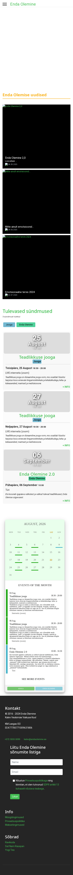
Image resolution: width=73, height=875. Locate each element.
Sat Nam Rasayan (14, 846)
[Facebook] (3, 743)
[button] (11, 524)
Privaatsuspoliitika (15, 821)
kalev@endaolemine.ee (35, 739)
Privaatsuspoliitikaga (36, 780)
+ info (66, 386)
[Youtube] (9, 743)
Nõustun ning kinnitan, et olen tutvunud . (37, 784)
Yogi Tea (9, 850)
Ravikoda (10, 842)
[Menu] (5, 4)
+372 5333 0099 (12, 739)
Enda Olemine (23, 4)
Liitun (15, 796)
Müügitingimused (14, 817)
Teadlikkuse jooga (37, 357)
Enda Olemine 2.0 (37, 474)
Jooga (9, 324)
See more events (33, 679)
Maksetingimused (14, 824)
